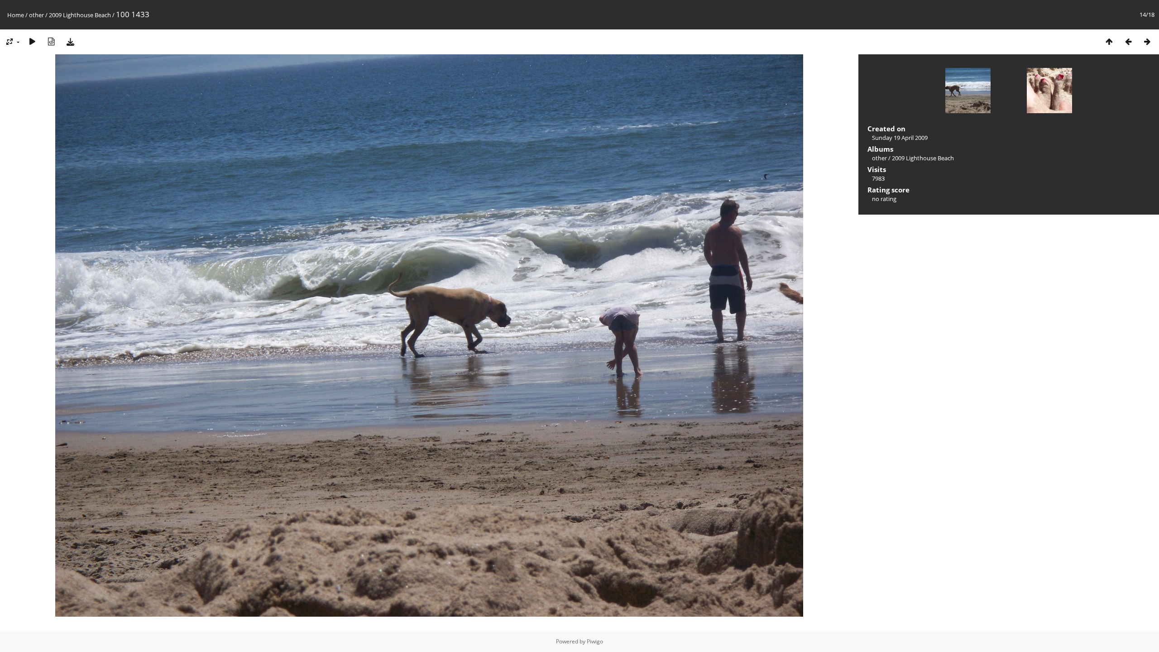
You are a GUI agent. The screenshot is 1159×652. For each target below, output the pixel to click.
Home (15, 15)
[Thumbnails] (1109, 41)
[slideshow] (32, 41)
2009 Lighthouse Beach (80, 15)
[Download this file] (70, 41)
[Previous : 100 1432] (1128, 41)
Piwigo (595, 641)
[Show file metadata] (51, 41)
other (36, 15)
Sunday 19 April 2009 (900, 138)
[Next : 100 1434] (1147, 41)
